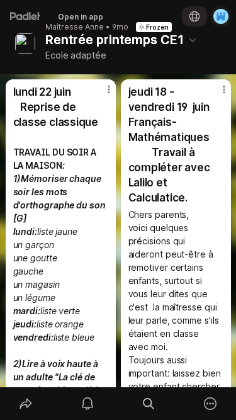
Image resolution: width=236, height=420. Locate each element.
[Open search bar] (149, 403)
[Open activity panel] (87, 403)
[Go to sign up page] (221, 16)
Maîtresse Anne (74, 27)
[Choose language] (194, 16)
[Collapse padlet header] (192, 39)
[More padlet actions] (210, 403)
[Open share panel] (26, 403)
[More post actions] (101, 94)
